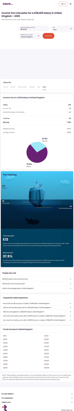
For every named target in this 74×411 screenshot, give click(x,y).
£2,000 (46, 339)
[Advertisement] (34, 64)
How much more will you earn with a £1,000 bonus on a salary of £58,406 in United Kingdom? (34, 316)
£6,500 (5, 357)
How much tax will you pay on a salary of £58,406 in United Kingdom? (26, 303)
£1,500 (5, 339)
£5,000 (46, 350)
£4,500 (5, 350)
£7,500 (5, 361)
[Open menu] (70, 4)
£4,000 (46, 346)
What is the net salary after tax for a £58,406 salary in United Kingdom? (27, 308)
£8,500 (5, 364)
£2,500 (5, 343)
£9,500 (5, 368)
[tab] (5, 88)
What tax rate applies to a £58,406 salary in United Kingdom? (23, 312)
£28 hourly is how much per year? (13, 284)
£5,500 (5, 354)
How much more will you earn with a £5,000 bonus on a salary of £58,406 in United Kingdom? (34, 320)
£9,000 (46, 364)
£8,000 (46, 361)
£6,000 (46, 354)
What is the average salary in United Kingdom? (18, 288)
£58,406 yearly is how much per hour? (15, 279)
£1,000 (46, 336)
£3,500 (5, 346)
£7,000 (46, 357)
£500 (4, 336)
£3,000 (46, 343)
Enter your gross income (28, 27)
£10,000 (46, 368)
